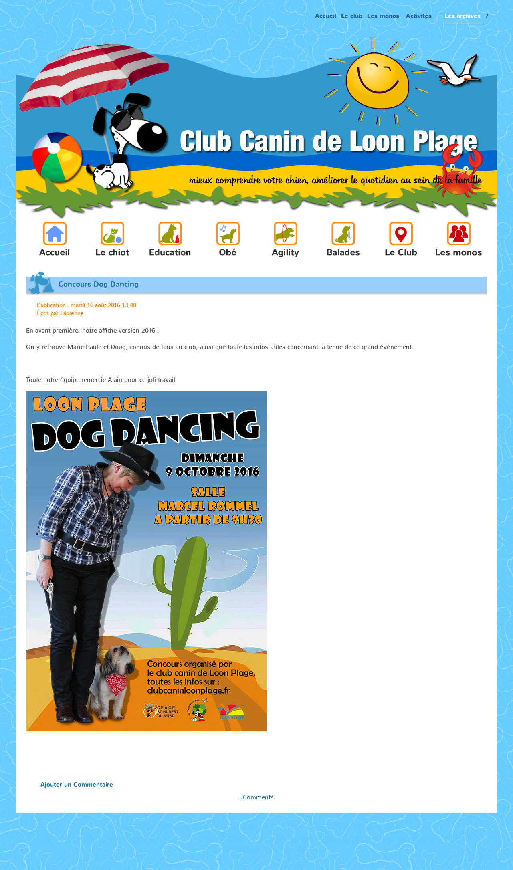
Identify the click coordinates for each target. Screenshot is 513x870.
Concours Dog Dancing (98, 284)
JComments (257, 797)
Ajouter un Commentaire (76, 785)
